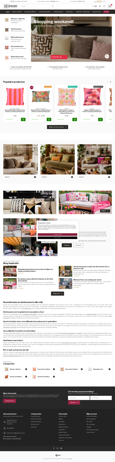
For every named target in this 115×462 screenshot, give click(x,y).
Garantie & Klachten (64, 435)
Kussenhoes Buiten (45, 12)
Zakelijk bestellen (63, 427)
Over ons (61, 440)
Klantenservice (96, 12)
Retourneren (62, 424)
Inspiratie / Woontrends (83, 12)
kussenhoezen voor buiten (69, 343)
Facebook (78, 245)
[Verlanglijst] (104, 6)
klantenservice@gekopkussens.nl (12, 356)
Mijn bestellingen (91, 419)
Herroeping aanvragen (93, 429)
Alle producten (91, 432)
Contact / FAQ (62, 416)
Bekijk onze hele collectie (56, 127)
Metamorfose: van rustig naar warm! (87, 280)
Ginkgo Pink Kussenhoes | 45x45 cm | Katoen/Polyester (92, 110)
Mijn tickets (90, 421)
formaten (79, 333)
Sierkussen (69, 12)
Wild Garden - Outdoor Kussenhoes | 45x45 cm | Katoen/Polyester (67, 111)
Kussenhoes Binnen (30, 12)
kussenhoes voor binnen (9, 327)
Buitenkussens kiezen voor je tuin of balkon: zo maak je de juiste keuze (35, 270)
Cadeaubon (62, 429)
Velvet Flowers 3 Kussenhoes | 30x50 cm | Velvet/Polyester (41, 110)
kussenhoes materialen (68, 333)
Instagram (67, 245)
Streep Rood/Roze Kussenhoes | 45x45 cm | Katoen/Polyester (15, 110)
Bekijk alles (56, 293)
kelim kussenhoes (92, 314)
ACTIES (106, 12)
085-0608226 (10, 428)
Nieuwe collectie (17, 12)
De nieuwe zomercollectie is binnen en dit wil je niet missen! (35, 280)
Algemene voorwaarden (65, 438)
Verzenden (61, 421)
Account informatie (92, 416)
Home (8, 12)
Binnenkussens (58, 12)
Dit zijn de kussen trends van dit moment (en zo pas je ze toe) (91, 267)
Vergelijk (89, 427)
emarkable (69, 458)
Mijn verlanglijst (91, 424)
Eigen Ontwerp (63, 432)
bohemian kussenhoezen (30, 314)
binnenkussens (27, 308)
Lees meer (21, 273)
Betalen (61, 419)
